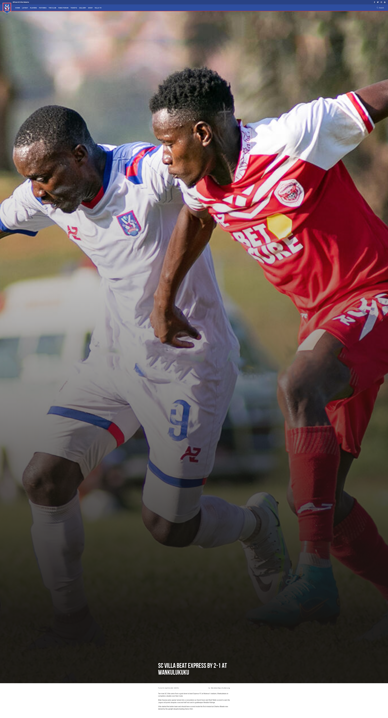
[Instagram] (381, 2)
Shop (90, 8)
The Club (52, 8)
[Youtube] (385, 2)
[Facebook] (374, 2)
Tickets (74, 8)
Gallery (82, 8)
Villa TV (98, 8)
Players (33, 8)
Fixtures (42, 8)
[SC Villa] (7, 8)
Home (17, 8)
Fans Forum (63, 8)
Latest (25, 8)
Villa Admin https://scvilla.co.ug (220, 688)
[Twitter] (378, 2)
